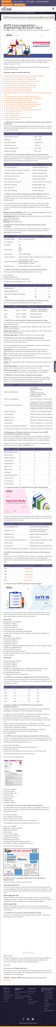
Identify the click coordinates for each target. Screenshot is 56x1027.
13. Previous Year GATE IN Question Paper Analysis (17, 100)
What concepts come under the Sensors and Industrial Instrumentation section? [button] (36, 933)
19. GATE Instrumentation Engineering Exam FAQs (17, 117)
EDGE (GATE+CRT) (19, 998)
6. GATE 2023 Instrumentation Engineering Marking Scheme (20, 85)
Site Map (30, 999)
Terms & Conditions (33, 1001)
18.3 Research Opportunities (11, 115)
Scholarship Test (32, 991)
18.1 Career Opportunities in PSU (13, 111)
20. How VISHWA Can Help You (12, 119)
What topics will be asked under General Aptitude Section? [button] (14, 943)
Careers (5, 999)
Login (29, 995)
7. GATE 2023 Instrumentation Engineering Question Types (20, 87)
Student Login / (40, 1)
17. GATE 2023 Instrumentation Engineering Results (18, 108)
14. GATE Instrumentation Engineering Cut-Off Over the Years (20, 102)
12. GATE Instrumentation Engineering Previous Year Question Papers (23, 98)
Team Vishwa (7, 993)
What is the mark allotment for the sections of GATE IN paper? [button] (14, 933)
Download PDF (28, 568)
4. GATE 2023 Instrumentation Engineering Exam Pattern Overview (22, 81)
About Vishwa (7, 991)
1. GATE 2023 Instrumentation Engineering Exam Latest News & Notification (24, 76)
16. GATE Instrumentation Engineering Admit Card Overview (20, 106)
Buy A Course (31, 993)
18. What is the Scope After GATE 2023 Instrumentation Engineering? (22, 110)
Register (46, 1)
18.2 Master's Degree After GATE (12, 113)
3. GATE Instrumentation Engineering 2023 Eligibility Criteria (20, 79)
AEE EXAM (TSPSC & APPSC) (21, 992)
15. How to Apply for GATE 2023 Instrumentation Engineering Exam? (22, 104)
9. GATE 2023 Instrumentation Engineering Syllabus (18, 91)
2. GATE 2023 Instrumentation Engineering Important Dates (20, 77)
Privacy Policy (31, 1003)
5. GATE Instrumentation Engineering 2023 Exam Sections (19, 83)
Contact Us (6, 1001)
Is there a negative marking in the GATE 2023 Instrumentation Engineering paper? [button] (36, 922)
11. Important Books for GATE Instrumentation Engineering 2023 (21, 96)
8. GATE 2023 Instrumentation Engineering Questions (18, 89)
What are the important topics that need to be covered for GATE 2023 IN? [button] (14, 922)
